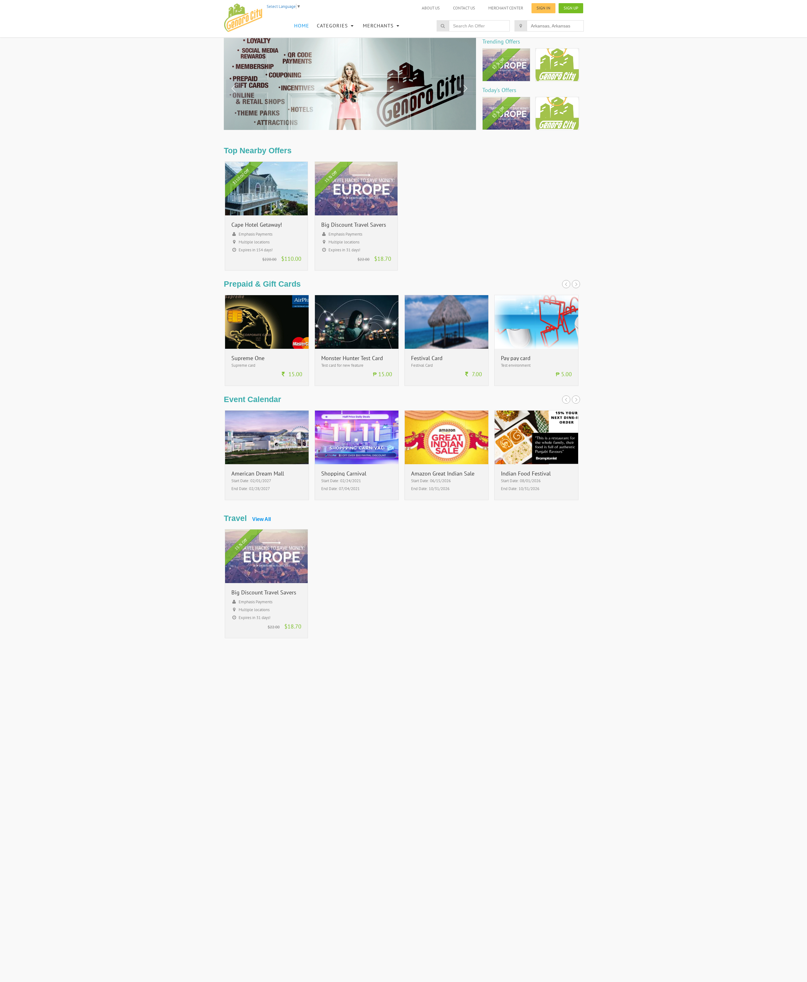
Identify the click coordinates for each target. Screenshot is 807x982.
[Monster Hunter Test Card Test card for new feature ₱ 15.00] (357, 384)
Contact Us (464, 8)
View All (261, 519)
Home (301, 25)
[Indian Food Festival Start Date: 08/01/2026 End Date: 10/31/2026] (536, 498)
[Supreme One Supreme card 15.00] (267, 384)
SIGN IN (543, 8)
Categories (333, 25)
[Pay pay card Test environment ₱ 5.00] (536, 384)
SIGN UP (571, 8)
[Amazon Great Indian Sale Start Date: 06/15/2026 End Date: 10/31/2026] (446, 498)
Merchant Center (505, 8)
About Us (431, 8)
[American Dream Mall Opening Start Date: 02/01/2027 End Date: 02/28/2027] (267, 498)
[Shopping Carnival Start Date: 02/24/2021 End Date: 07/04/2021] (357, 498)
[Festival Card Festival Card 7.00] (446, 384)
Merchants (379, 25)
